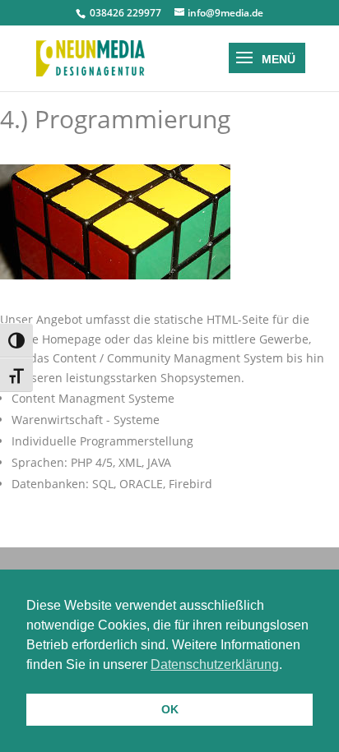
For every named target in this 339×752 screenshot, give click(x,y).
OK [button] (170, 709)
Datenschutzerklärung (215, 664)
